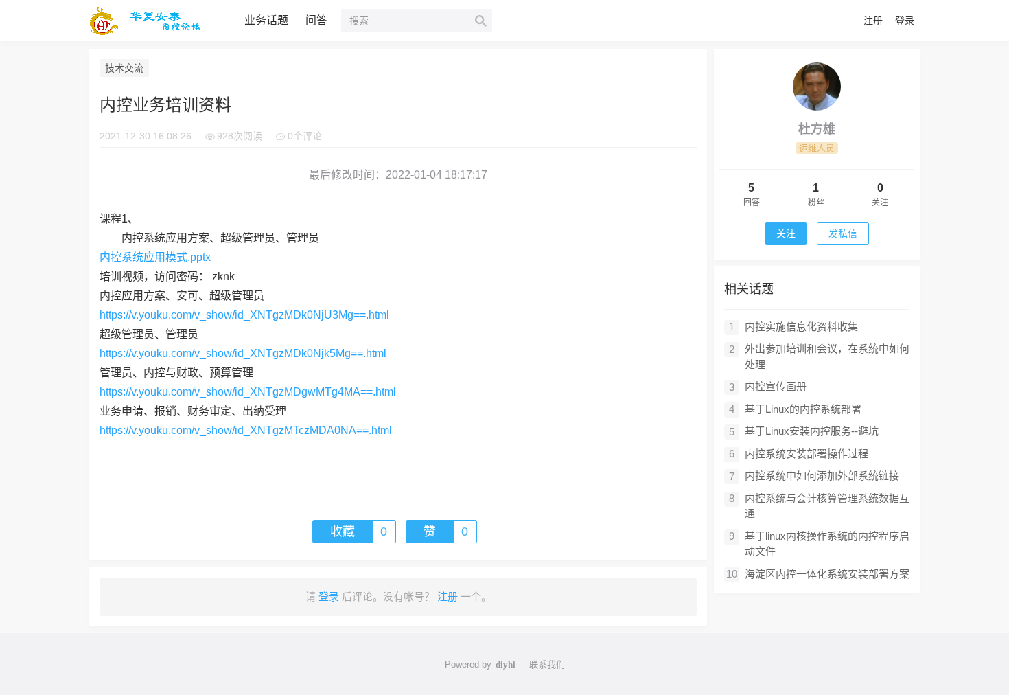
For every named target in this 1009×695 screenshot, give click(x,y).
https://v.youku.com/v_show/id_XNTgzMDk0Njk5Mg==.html (243, 353)
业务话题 (266, 20)
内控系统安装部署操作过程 (806, 453)
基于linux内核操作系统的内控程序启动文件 (827, 544)
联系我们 (547, 664)
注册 (873, 20)
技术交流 (124, 67)
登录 (904, 20)
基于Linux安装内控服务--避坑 (812, 431)
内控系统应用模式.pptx (155, 257)
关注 (786, 233)
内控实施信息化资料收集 (801, 326)
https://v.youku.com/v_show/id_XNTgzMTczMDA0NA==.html (246, 430)
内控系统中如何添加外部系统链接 (822, 475)
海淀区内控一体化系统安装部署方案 (827, 574)
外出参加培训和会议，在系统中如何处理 (827, 356)
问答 (316, 20)
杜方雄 (816, 129)
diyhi (505, 664)
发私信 (842, 233)
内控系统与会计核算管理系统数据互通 (827, 506)
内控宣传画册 (776, 386)
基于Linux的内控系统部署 (803, 409)
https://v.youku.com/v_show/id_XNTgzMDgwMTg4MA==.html (248, 392)
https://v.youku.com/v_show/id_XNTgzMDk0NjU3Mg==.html (244, 315)
